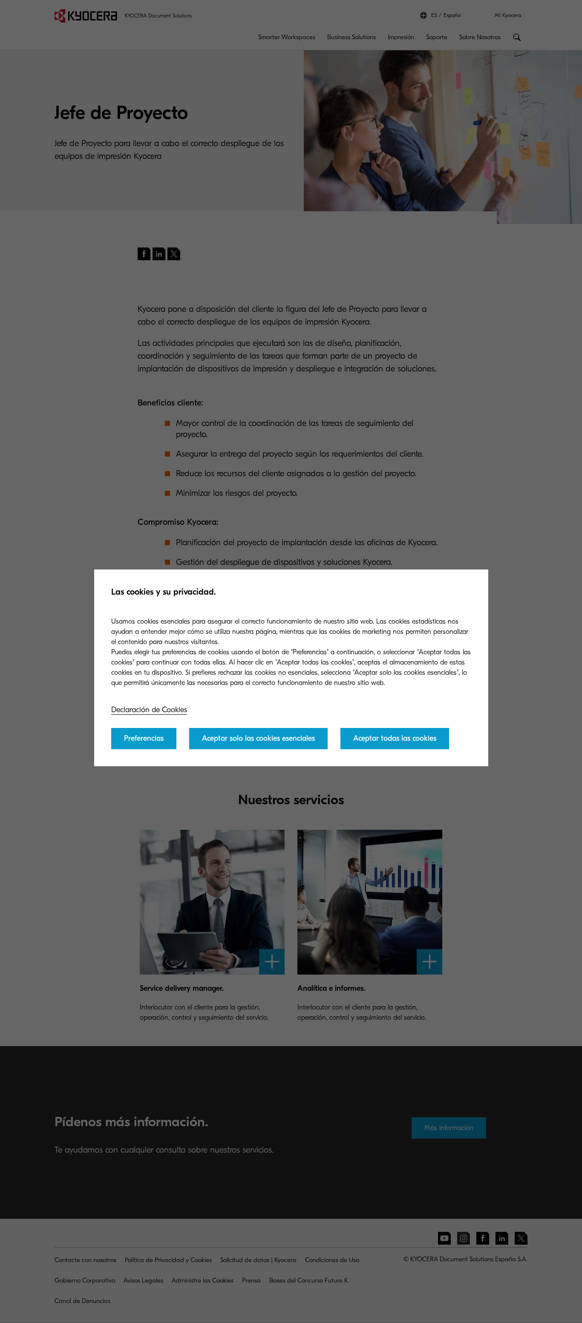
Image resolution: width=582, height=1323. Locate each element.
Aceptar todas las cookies (394, 738)
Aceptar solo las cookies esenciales (258, 738)
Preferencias (144, 738)
